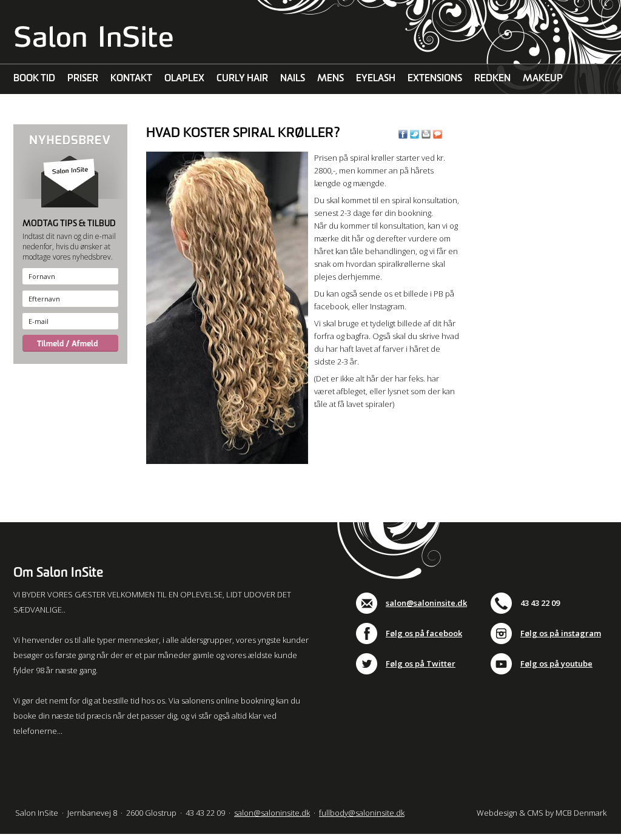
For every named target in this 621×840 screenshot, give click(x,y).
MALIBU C (34, 109)
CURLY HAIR (242, 78)
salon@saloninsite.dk (426, 602)
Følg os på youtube (556, 663)
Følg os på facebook (424, 633)
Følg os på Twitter (420, 663)
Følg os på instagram (560, 633)
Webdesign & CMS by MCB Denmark (541, 812)
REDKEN (492, 78)
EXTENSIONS (435, 78)
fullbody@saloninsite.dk (361, 812)
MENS (330, 78)
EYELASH (375, 78)
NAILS (292, 78)
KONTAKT (131, 78)
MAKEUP (543, 78)
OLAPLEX (184, 78)
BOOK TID (34, 78)
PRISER (82, 78)
